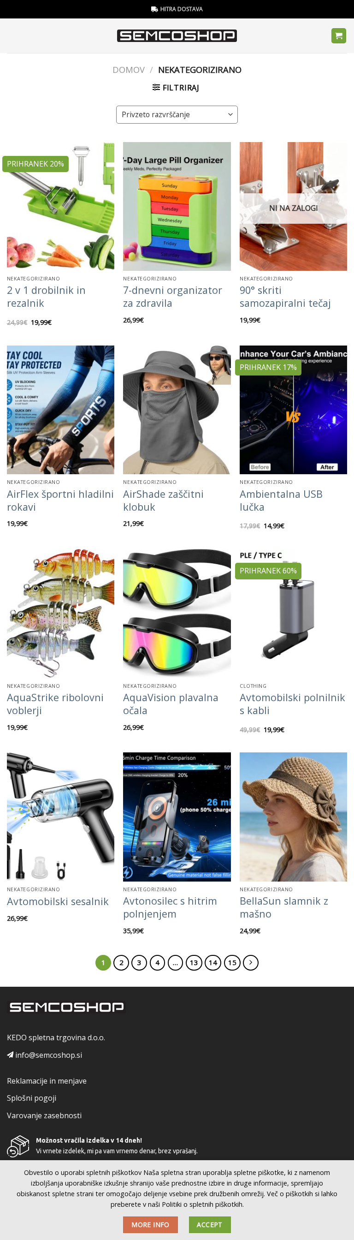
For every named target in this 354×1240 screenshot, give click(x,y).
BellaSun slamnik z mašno (284, 907)
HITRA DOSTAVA (181, 9)
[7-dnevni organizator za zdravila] (176, 206)
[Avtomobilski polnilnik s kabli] (293, 613)
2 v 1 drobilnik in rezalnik (46, 297)
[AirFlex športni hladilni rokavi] (60, 410)
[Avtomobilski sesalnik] (60, 816)
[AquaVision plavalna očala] (176, 613)
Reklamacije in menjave (47, 1081)
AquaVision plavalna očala (170, 704)
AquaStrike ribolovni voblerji (55, 704)
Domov (128, 69)
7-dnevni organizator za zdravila (172, 297)
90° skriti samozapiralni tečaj (285, 297)
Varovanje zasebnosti (44, 1115)
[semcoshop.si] (177, 36)
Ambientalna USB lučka (281, 500)
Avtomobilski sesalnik (58, 901)
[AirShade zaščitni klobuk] (176, 410)
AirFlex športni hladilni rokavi (60, 500)
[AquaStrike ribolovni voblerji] (60, 613)
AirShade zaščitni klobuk (163, 500)
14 (213, 962)
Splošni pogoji (31, 1098)
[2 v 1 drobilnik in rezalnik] (60, 206)
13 (194, 962)
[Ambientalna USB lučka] (293, 410)
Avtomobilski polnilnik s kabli (292, 704)
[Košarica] (339, 35)
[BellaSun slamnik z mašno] (293, 816)
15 (232, 962)
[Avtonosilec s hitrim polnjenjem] (176, 816)
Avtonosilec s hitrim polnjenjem (170, 907)
